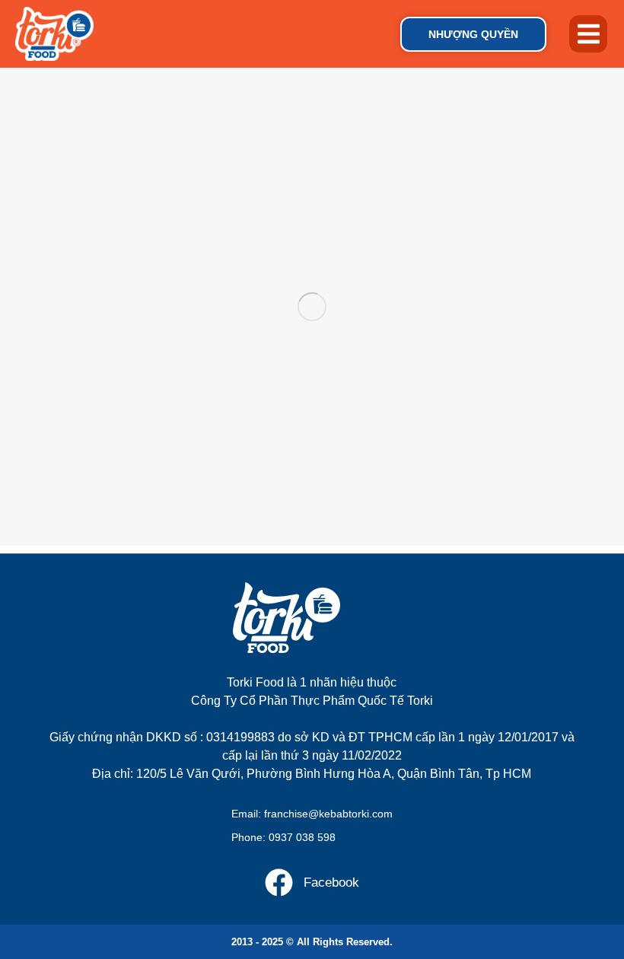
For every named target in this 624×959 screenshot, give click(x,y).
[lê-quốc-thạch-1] (312, 307)
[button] (588, 34)
